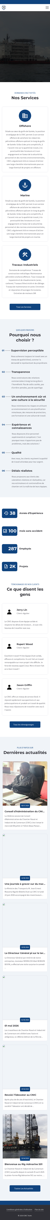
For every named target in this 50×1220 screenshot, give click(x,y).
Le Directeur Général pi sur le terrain (26, 953)
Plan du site (39, 1209)
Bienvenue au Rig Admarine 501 (23, 1164)
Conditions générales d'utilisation (19, 1209)
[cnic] (4, 7)
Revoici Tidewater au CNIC (20, 1095)
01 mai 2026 (12, 1025)
